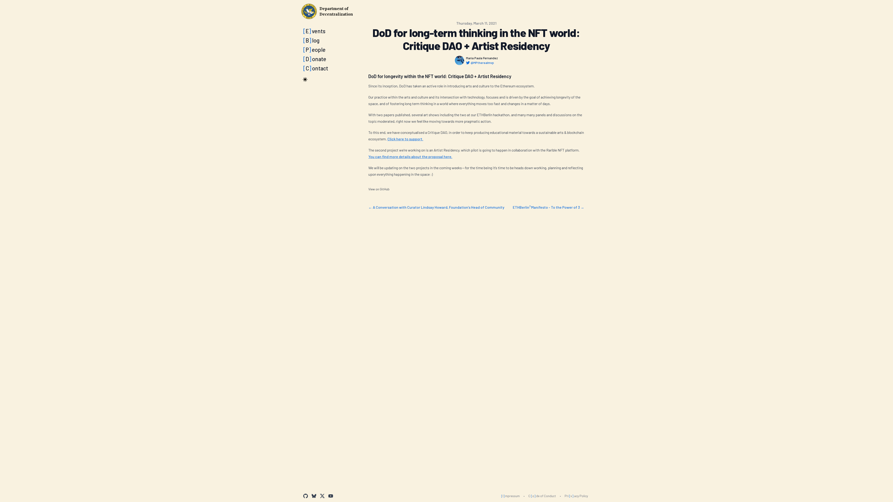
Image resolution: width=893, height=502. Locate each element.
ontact (315, 68)
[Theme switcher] (305, 79)
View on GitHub (379, 189)
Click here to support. (405, 139)
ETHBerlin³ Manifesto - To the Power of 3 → (548, 207)
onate (314, 59)
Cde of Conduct (542, 496)
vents (314, 31)
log (311, 40)
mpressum (510, 496)
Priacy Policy (576, 496)
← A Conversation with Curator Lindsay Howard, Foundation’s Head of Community (436, 207)
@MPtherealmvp (482, 63)
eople (314, 49)
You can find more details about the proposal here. (410, 156)
